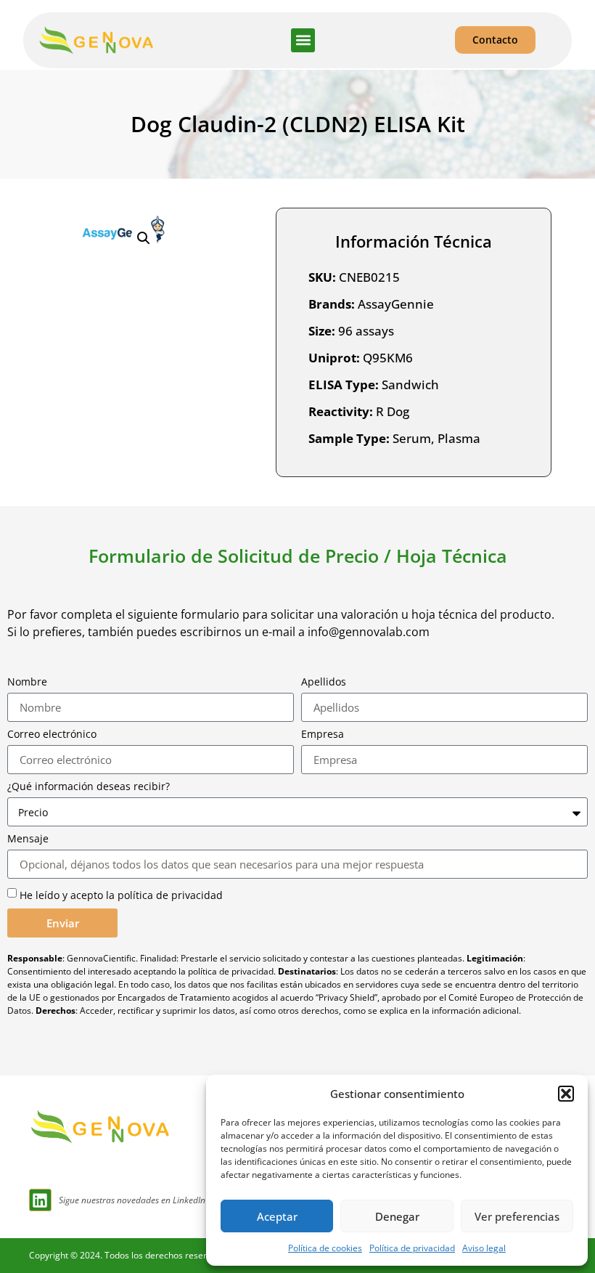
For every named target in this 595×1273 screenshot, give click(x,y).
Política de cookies (325, 1248)
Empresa (322, 734)
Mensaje (28, 839)
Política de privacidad (412, 1248)
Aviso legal (484, 1248)
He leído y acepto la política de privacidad (121, 895)
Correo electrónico (52, 734)
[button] (566, 1093)
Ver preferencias (517, 1216)
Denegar (397, 1216)
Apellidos (323, 682)
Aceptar (277, 1216)
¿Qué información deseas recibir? (88, 786)
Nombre (27, 682)
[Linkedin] (40, 1200)
